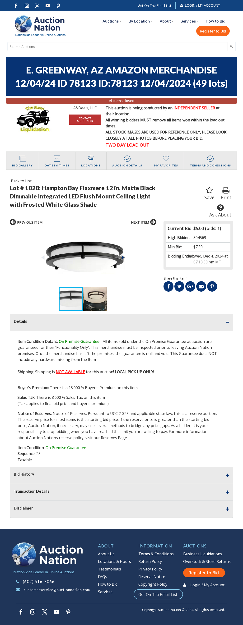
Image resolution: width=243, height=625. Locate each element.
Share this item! (175, 278)
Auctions (111, 21)
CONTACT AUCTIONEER (85, 119)
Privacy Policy (150, 569)
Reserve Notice (151, 576)
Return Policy (150, 561)
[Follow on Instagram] (26, 6)
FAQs (102, 576)
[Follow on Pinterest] (58, 6)
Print (226, 197)
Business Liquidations (202, 553)
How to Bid (215, 21)
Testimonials (109, 569)
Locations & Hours (114, 561)
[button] (83, 257)
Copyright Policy (152, 584)
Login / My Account (202, 5)
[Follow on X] (37, 6)
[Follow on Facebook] (16, 6)
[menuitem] (111, 21)
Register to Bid (213, 31)
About (165, 21)
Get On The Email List (154, 5)
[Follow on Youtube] (48, 6)
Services (188, 21)
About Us (106, 553)
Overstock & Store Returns (207, 561)
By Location (139, 21)
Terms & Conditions (156, 553)
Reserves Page (114, 437)
